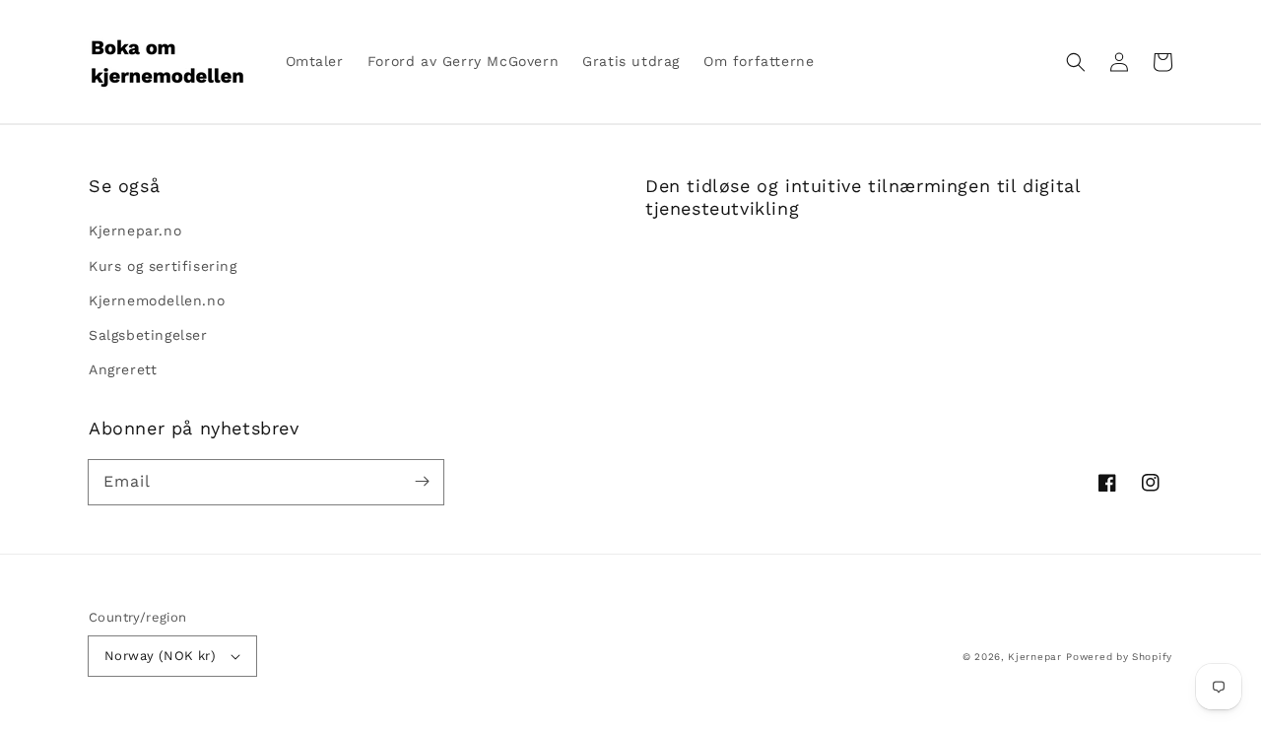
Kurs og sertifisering (163, 266)
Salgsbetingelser (148, 335)
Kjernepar (1034, 656)
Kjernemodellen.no (157, 300)
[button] (1075, 62)
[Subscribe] (421, 481)
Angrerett (123, 369)
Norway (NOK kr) (160, 655)
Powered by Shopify (1119, 656)
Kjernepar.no (135, 230)
